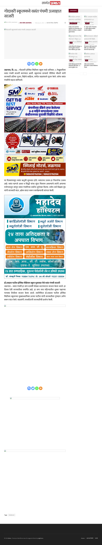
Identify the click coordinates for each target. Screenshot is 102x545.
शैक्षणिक (56, 23)
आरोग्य (87, 23)
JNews (9, 538)
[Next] (84, 73)
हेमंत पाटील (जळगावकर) (26, 23)
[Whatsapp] (37, 64)
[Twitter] (33, 64)
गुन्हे (71, 43)
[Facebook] (29, 64)
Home (83, 538)
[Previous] (81, 73)
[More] (40, 64)
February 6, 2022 (39, 23)
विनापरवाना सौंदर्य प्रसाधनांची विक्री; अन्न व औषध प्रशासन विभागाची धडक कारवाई (90, 48)
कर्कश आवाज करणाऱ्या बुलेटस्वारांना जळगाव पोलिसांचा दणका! (91, 65)
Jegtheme (40, 538)
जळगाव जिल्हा (50, 23)
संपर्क (96, 538)
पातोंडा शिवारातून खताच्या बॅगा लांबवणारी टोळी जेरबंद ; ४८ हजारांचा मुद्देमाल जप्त (75, 65)
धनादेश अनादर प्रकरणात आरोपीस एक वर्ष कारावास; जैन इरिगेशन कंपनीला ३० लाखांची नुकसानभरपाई (75, 29)
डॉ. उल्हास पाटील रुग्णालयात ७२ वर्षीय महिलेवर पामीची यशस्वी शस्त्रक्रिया (90, 28)
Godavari (12, 515)
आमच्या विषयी (90, 538)
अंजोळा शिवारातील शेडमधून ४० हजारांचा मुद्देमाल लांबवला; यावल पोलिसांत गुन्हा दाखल (75, 48)
